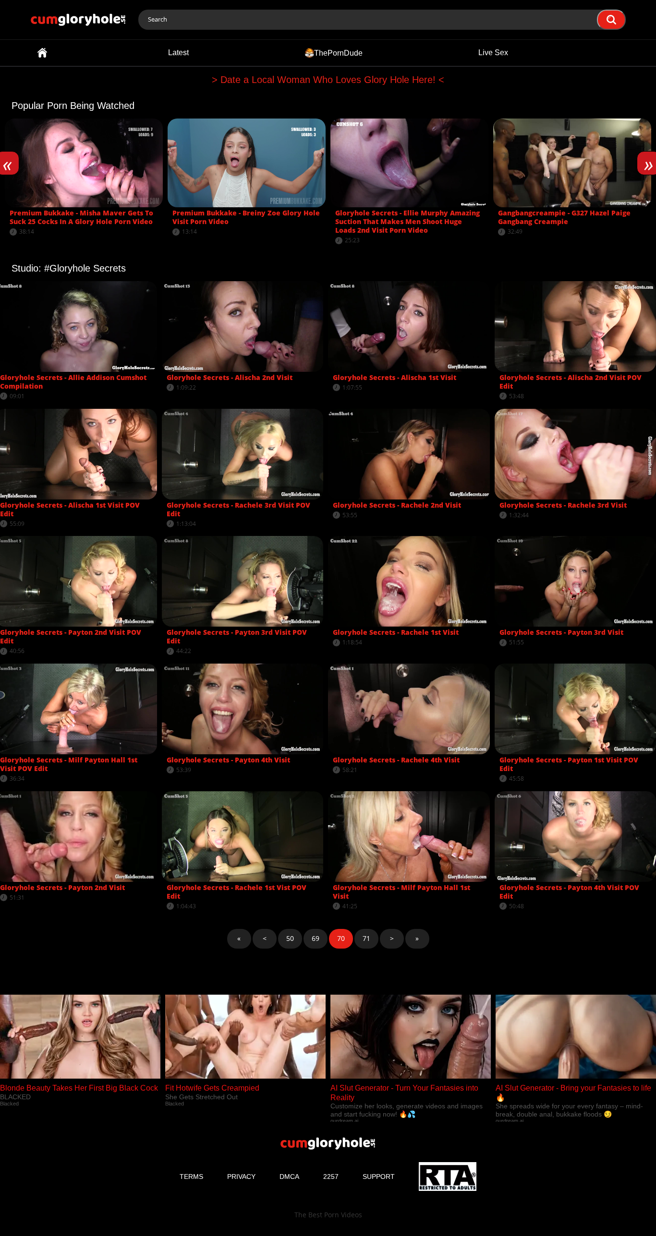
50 (290, 938)
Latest (178, 52)
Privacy (241, 1176)
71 (366, 938)
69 (315, 938)
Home (42, 53)
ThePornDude (338, 52)
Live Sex (493, 52)
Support (379, 1176)
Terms (191, 1176)
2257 (331, 1176)
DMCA (289, 1176)
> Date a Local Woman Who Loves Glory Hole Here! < (328, 79)
